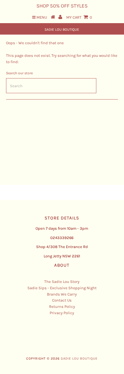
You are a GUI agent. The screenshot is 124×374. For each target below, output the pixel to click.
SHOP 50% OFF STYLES (62, 6)
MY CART (79, 17)
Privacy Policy (62, 313)
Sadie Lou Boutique (62, 29)
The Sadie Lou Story (61, 281)
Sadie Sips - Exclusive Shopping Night (62, 288)
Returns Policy (62, 306)
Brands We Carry (62, 294)
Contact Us (62, 300)
